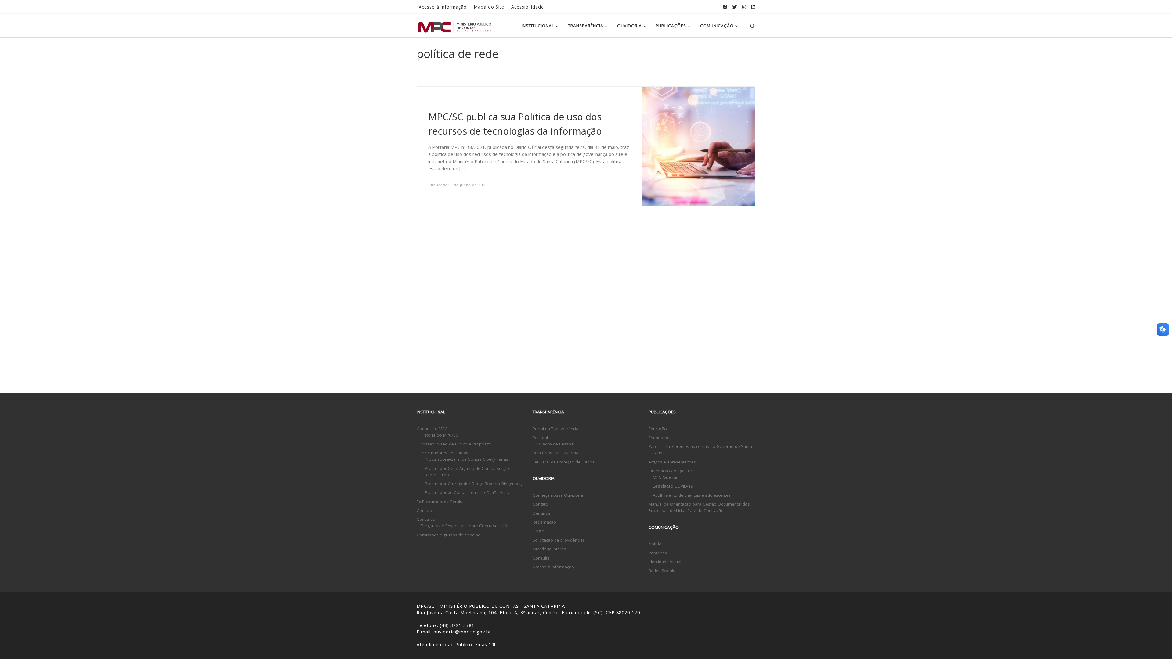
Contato (424, 510)
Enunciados (660, 437)
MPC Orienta (665, 477)
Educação (658, 428)
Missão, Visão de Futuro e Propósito (456, 444)
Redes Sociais (662, 570)
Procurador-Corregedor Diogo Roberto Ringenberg (474, 483)
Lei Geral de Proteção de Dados (564, 462)
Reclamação (544, 522)
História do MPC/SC (439, 435)
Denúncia (542, 513)
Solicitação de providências (559, 540)
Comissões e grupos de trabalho (449, 535)
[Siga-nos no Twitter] (735, 6)
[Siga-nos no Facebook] (725, 6)
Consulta (541, 558)
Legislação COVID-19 (673, 486)
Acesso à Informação (553, 567)
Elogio (538, 531)
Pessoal (540, 437)
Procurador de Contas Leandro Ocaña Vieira (468, 492)
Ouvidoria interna (549, 549)
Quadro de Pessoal (555, 444)
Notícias (656, 543)
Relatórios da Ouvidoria (555, 453)
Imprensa (658, 553)
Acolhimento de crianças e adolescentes (692, 495)
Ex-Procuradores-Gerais (439, 501)
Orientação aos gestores (673, 471)
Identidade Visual (665, 561)
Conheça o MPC (432, 428)
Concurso (426, 519)
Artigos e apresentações (672, 462)
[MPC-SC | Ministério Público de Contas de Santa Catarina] (455, 25)
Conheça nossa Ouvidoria (558, 495)
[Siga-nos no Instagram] (744, 6)
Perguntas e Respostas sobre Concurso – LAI (464, 525)
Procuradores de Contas (444, 453)
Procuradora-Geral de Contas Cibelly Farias (466, 459)
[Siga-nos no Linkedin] (753, 6)
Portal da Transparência (555, 428)
